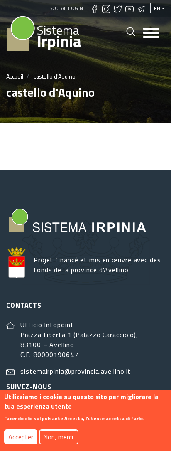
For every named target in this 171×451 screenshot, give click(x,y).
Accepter (20, 437)
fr (157, 8)
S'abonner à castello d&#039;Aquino (9, 146)
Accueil (14, 76)
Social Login (66, 8)
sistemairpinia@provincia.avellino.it (75, 371)
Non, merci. (58, 437)
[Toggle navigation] (151, 33)
